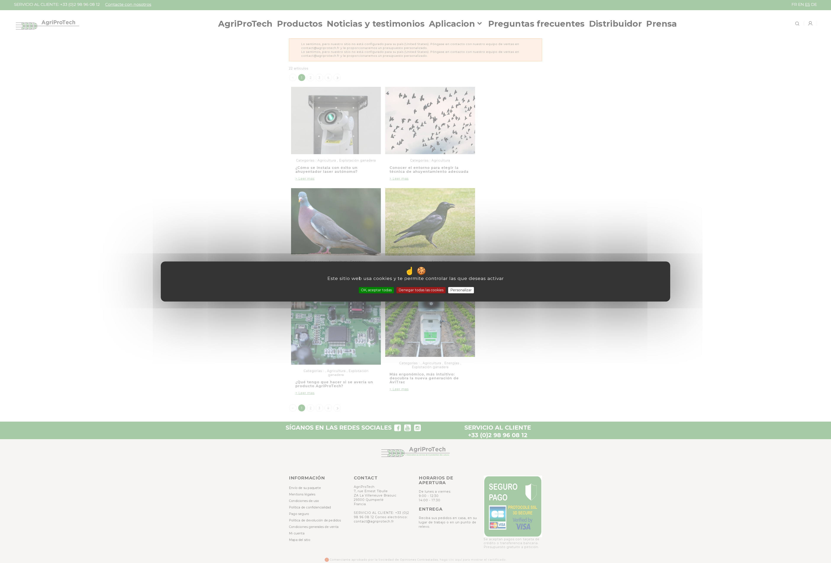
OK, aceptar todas (376, 290)
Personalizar (461, 290)
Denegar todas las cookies (421, 290)
